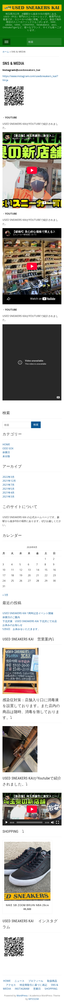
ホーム (5, 51)
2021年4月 (8, 492)
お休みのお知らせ (12, 625)
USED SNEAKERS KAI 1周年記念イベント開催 (27, 613)
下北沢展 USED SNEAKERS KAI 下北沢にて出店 (29, 621)
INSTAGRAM (22, 988)
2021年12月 (9, 480)
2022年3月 (8, 477)
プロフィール (35, 981)
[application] (31, 809)
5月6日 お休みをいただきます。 (21, 629)
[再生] (6, 822)
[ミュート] (52, 822)
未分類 (6, 456)
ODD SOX (7, 448)
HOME (6, 444)
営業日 (37, 988)
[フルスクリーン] (57, 822)
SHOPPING (51, 988)
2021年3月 (8, 496)
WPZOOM (33, 998)
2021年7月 (8, 484)
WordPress (22, 995)
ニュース (19, 981)
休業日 (6, 452)
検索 (57, 41)
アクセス (11, 985)
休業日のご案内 (11, 617)
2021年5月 (8, 488)
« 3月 (5, 595)
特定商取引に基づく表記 (33, 985)
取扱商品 (52, 981)
